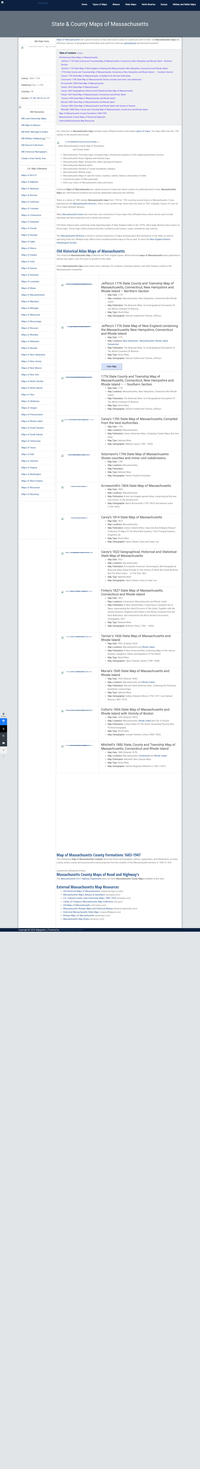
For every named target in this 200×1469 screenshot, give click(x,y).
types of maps (143, 131)
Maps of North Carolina (32, 381)
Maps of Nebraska (30, 341)
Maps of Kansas (29, 268)
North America (148, 4)
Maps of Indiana (29, 255)
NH (34, 98)
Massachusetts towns (73, 214)
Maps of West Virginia (32, 481)
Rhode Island (161, 341)
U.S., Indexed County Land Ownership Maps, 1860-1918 (89, 898)
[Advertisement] (97, 795)
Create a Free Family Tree (33, 158)
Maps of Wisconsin (30, 487)
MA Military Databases (32, 138)
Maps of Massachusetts (33, 295)
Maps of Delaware (30, 222)
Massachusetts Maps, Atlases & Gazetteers (84, 894)
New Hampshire (131, 341)
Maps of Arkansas (30, 188)
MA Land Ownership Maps (34, 118)
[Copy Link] (3, 735)
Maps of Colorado (30, 208)
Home (84, 4)
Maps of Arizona (29, 195)
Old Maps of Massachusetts (76, 905)
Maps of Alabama (29, 182)
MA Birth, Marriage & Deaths (34, 132)
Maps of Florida (28, 228)
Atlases (116, 4)
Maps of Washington (31, 474)
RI (42, 98)
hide (79, 53)
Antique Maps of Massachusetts (78, 915)
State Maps (130, 4)
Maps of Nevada (29, 348)
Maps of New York (30, 374)
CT (31, 98)
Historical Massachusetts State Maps (81, 912)
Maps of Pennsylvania (32, 414)
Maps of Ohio (27, 394)
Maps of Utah (27, 454)
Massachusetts (146, 341)
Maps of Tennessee (31, 441)
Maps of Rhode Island (31, 421)
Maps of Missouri (29, 328)
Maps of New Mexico (31, 368)
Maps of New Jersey (31, 361)
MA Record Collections (32, 145)
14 (32, 91)
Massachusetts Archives (85, 203)
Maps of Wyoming (30, 494)
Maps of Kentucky (30, 275)
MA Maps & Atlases (30, 125)
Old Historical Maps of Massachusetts (81, 891)
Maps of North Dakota (31, 388)
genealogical (130, 43)
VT (48, 98)
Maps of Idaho (28, 241)
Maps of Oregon (29, 408)
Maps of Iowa (28, 261)
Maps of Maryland (30, 301)
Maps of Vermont (29, 461)
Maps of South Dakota (32, 434)
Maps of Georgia (29, 235)
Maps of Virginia (29, 467)
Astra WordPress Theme (71, 930)
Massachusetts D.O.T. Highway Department (81, 878)
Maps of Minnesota (30, 315)
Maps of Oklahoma (30, 401)
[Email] (3, 742)
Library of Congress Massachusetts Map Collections (88, 901)
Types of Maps (100, 4)
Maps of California (30, 202)
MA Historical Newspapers (34, 152)
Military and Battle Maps (184, 4)
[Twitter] (3, 728)
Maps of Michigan (30, 308)
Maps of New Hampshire (33, 354)
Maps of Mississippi (31, 321)
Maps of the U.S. (29, 175)
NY (38, 98)
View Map (111, 366)
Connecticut (113, 344)
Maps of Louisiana (30, 281)
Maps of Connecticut (31, 215)
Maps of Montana (29, 334)
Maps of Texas (28, 447)
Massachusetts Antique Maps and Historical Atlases (88, 908)
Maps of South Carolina (32, 428)
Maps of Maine (28, 288)
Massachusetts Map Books (76, 919)
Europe (164, 4)
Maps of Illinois (28, 248)
